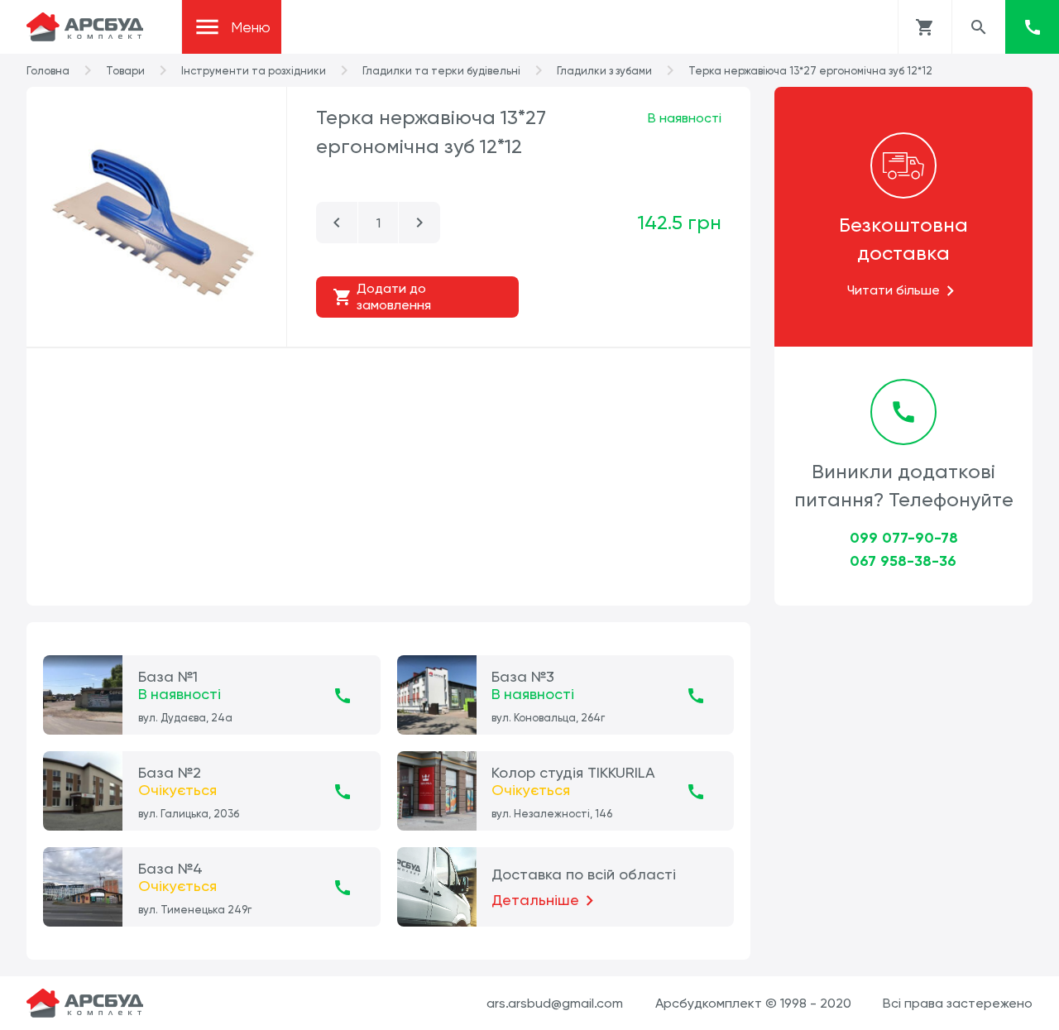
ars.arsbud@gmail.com (554, 1003)
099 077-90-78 (904, 538)
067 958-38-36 (903, 561)
